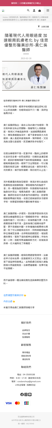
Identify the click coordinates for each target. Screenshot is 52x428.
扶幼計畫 (26, 333)
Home (5, 17)
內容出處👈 (9, 301)
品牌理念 (26, 330)
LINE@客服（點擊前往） (26, 384)
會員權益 (26, 352)
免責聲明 (26, 337)
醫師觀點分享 (25, 17)
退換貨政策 (26, 355)
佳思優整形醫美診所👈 (14, 295)
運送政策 (26, 359)
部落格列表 (13, 17)
